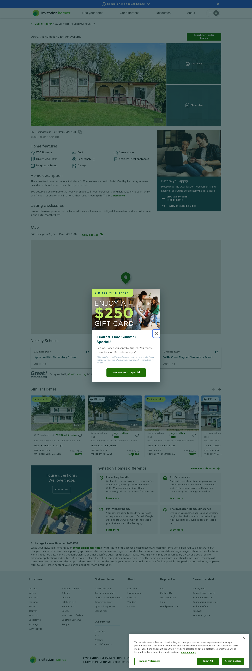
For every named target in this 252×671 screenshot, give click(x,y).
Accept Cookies (233, 661)
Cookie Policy (188, 652)
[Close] (244, 637)
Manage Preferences (149, 661)
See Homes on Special (126, 372)
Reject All (208, 661)
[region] (189, 651)
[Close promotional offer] (156, 333)
